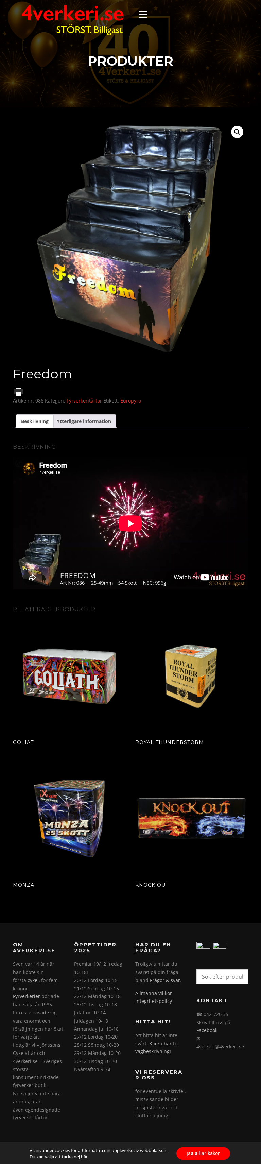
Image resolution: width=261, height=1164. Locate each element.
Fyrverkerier (26, 996)
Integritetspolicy (153, 1001)
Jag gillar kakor (203, 1153)
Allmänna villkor (153, 993)
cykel (33, 980)
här (84, 1156)
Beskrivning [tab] (35, 421)
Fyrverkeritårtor (84, 400)
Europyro (130, 400)
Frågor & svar (165, 980)
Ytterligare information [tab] (84, 421)
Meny (143, 14)
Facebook (207, 1030)
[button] (237, 132)
